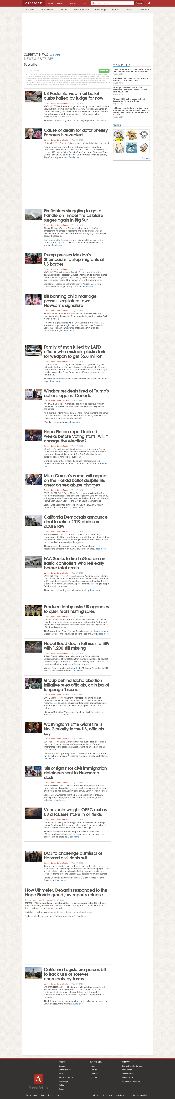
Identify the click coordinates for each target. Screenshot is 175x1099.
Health (64, 9)
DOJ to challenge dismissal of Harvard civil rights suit (73, 855)
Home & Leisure (81, 9)
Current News (49, 103)
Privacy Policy (107, 1095)
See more (146, 158)
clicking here (83, 84)
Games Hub (143, 9)
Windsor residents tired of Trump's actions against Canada (76, 392)
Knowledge (100, 9)
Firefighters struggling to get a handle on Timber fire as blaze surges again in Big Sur (73, 215)
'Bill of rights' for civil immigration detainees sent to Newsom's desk (75, 772)
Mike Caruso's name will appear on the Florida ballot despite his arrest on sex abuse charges (76, 480)
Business (30, 9)
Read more (102, 120)
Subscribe (104, 71)
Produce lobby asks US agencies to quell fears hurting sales (76, 608)
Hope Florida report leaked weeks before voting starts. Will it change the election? (75, 436)
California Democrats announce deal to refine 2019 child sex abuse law (75, 521)
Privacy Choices (143, 1095)
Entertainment (47, 9)
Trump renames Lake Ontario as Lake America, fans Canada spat (130, 79)
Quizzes (94, 1077)
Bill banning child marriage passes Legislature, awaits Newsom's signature (70, 300)
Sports (128, 9)
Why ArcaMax (127, 1073)
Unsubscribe (131, 1095)
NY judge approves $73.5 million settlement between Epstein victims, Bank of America (130, 89)
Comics (94, 1070)
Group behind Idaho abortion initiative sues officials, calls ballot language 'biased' (76, 684)
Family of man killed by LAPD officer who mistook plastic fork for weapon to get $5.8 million (74, 351)
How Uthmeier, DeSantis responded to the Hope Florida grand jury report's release (66, 892)
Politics (115, 9)
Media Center (127, 1077)
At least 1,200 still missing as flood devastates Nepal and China (129, 100)
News (93, 1066)
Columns (94, 1073)
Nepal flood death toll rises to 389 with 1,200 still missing (76, 645)
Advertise (96, 1095)
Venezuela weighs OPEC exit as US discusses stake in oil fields (75, 811)
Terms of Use (119, 1095)
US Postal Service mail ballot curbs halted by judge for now (73, 95)
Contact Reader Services (132, 1066)
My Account (127, 1070)
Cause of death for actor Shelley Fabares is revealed (76, 132)
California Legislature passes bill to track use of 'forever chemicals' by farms (75, 974)
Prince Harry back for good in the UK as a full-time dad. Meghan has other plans (132, 70)
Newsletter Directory (131, 1081)
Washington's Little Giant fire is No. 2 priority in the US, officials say (74, 728)
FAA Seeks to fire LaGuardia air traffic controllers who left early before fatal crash (74, 563)
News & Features (63, 103)
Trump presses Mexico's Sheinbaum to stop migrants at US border (74, 259)
